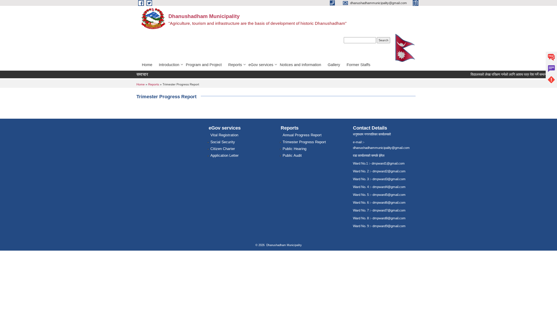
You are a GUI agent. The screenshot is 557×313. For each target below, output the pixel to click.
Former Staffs (358, 65)
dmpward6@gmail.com (389, 202)
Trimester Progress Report (304, 142)
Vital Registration (224, 135)
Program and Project (204, 65)
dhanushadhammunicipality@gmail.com (381, 148)
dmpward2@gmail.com (389, 171)
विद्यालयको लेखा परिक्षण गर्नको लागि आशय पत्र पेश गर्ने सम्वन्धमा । (508, 74)
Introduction (169, 65)
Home (147, 65)
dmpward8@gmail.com (389, 218)
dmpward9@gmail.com (389, 226)
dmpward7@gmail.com (389, 210)
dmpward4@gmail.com (389, 187)
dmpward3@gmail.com (389, 179)
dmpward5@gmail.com (389, 194)
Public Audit (292, 155)
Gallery (334, 65)
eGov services (260, 65)
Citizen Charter (222, 149)
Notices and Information (300, 65)
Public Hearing (294, 149)
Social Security (222, 142)
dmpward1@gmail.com (388, 163)
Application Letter (224, 155)
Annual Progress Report (302, 135)
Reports (235, 65)
